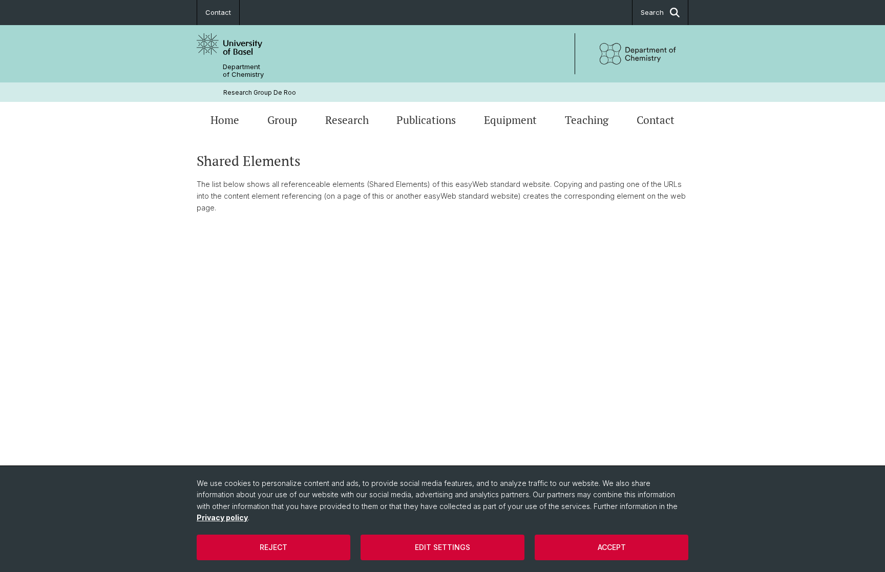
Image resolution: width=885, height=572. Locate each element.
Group (282, 120)
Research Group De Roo (259, 92)
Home (224, 120)
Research (347, 120)
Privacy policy (222, 517)
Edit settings (442, 547)
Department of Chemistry (243, 70)
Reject (273, 547)
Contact (218, 12)
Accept (612, 547)
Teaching (586, 120)
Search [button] (652, 12)
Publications (426, 120)
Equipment (510, 120)
